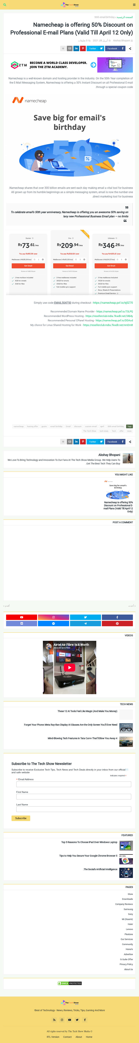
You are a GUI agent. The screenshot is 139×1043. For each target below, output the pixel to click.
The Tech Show (89, 431)
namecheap (19, 426)
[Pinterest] (83, 48)
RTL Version (53, 1037)
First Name (22, 792)
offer (122, 431)
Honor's (129, 949)
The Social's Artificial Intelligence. (100, 869)
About (79, 1037)
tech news (104, 431)
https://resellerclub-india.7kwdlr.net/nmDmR (108, 325)
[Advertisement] (69, 377)
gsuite (44, 426)
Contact (67, 1037)
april (102, 426)
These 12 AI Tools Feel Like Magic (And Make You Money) (87, 711)
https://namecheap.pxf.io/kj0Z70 (113, 302)
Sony (130, 914)
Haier (130, 924)
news (129, 431)
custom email (91, 426)
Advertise (128, 954)
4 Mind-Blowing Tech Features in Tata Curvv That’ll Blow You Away (82, 738)
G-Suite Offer (126, 959)
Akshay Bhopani (109, 455)
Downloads (127, 899)
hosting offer (32, 426)
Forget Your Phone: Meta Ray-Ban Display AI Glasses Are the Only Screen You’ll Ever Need (70, 724)
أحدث (131, 605)
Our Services (127, 939)
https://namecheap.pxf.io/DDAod (114, 320)
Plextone (129, 934)
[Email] (70, 48)
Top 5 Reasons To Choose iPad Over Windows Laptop (89, 842)
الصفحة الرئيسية (125, 17)
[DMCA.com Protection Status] (69, 985)
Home (89, 1037)
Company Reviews (124, 904)
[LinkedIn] (76, 48)
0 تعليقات (82, 40)
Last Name (22, 804)
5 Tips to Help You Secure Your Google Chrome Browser (88, 855)
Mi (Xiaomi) (127, 919)
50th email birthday (104, 17)
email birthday (56, 426)
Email (68, 426)
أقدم (7, 605)
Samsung (128, 909)
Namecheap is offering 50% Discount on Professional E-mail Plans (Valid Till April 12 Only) (118, 507)
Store (130, 894)
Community (127, 944)
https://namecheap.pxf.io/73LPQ (114, 311)
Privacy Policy (126, 964)
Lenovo (129, 929)
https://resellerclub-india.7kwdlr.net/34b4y (109, 316)
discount (78, 426)
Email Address (25, 779)
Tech (114, 431)
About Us (128, 969)
